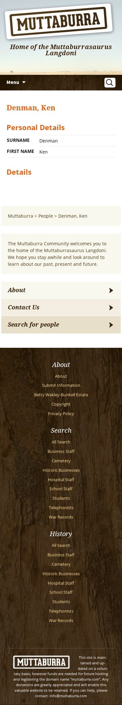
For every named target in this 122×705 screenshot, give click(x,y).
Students (61, 498)
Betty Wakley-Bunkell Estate (61, 395)
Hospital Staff (61, 479)
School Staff (61, 489)
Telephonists (61, 507)
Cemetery (61, 461)
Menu (13, 82)
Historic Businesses (61, 470)
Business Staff (61, 451)
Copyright (61, 404)
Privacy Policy (61, 413)
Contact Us (23, 307)
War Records (61, 517)
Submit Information (61, 385)
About (16, 290)
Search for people (33, 324)
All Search (61, 442)
